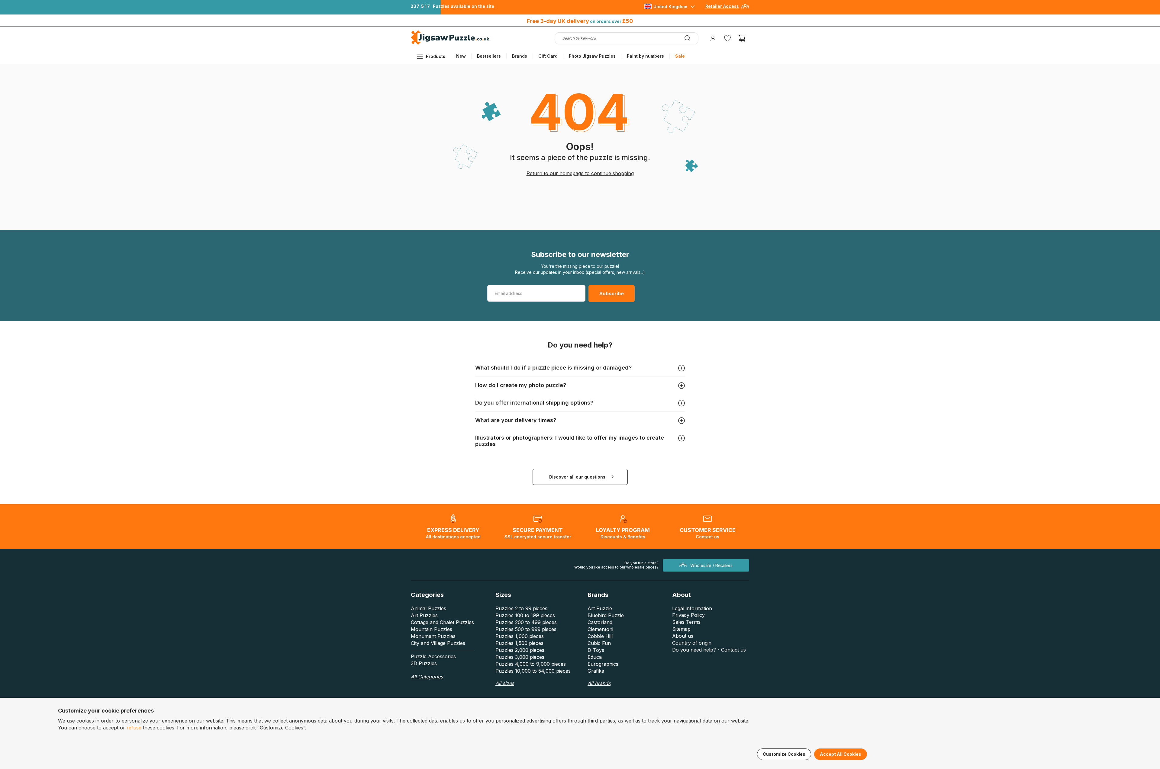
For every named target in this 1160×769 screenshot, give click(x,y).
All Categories (427, 677)
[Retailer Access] (745, 8)
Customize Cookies (784, 754)
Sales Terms (686, 622)
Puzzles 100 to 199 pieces (525, 615)
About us (682, 636)
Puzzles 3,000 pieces (519, 657)
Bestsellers (489, 56)
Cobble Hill (600, 636)
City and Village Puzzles (438, 643)
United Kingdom (670, 6)
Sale (680, 56)
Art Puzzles (424, 615)
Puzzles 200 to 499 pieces (526, 622)
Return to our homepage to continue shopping (580, 173)
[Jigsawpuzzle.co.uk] (450, 44)
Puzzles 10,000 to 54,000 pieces (533, 671)
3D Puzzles (424, 663)
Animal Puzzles (428, 608)
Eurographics (603, 664)
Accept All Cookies (840, 754)
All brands (599, 683)
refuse (134, 728)
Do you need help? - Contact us (709, 650)
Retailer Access (722, 6)
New (461, 56)
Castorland (600, 622)
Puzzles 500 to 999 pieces (525, 629)
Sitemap (681, 629)
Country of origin (691, 643)
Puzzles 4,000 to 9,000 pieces (530, 664)
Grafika (596, 671)
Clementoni (600, 629)
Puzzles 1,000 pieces (519, 636)
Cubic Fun (599, 643)
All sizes (504, 683)
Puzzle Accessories (433, 656)
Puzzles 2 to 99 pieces (521, 608)
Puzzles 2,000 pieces (519, 650)
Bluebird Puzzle (606, 615)
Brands (519, 56)
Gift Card (548, 56)
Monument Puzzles (433, 636)
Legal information (692, 608)
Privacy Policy (688, 615)
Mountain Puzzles (431, 629)
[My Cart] (742, 38)
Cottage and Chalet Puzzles (442, 622)
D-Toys (596, 650)
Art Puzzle (600, 608)
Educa (595, 657)
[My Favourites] (727, 38)
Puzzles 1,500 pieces (519, 643)
